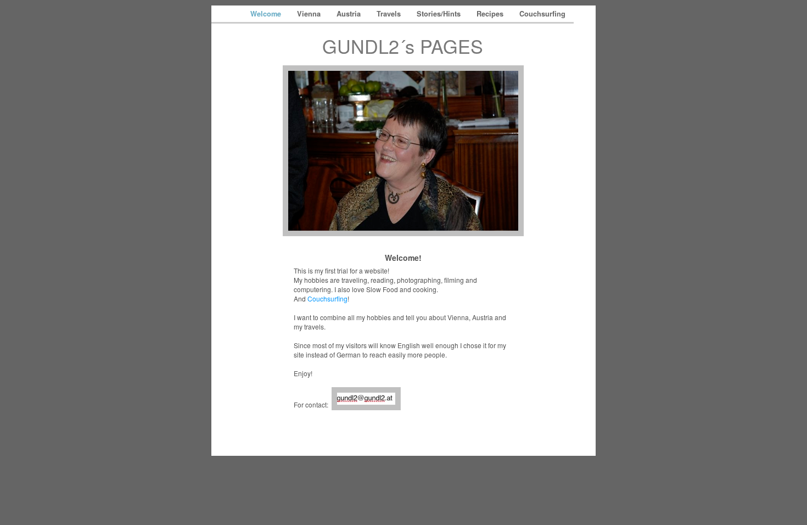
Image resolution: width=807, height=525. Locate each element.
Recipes (491, 14)
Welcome (266, 14)
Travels (390, 14)
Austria (350, 14)
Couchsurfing (542, 14)
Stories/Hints (440, 14)
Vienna (310, 14)
